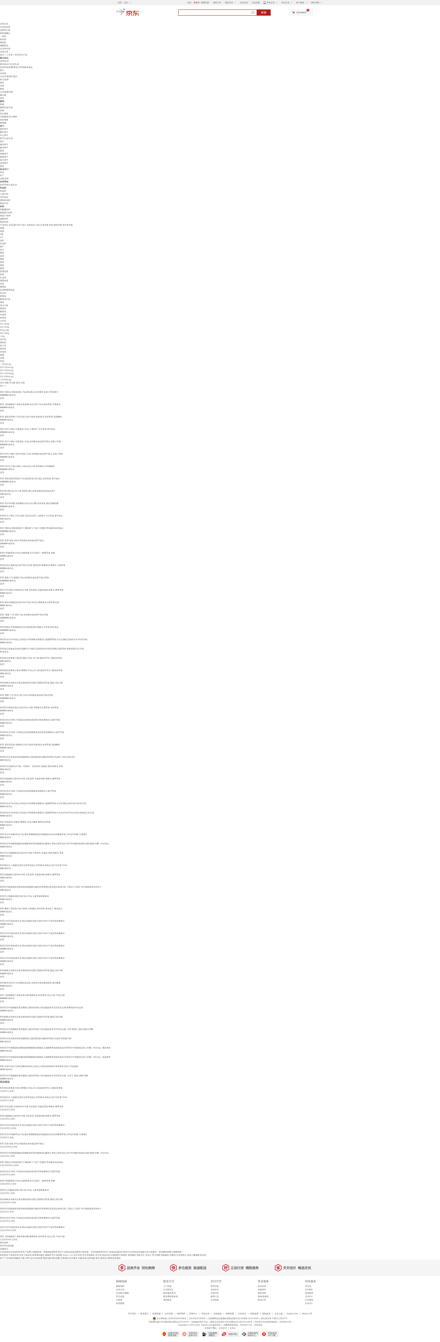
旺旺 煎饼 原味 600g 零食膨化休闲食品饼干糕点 (22, 540)
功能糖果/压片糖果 (8, 116)
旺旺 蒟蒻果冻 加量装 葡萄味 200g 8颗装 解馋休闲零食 (25, 822)
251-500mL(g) (6, 370)
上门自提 (167, 1286)
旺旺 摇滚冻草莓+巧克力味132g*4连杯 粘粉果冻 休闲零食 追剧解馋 (31, 417)
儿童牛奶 (4, 194)
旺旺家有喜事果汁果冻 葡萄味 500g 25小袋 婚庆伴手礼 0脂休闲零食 (31, 670)
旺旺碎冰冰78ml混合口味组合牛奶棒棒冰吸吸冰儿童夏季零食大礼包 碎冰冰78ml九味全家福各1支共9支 (47, 812)
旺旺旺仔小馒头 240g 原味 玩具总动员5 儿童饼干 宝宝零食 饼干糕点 (31, 516)
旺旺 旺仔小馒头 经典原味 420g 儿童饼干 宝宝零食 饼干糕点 (27, 429)
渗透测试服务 (38, 1255)
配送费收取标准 (170, 1296)
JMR (27, 1258)
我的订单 (217, 2)
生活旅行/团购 (122, 1293)
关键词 (172, 1255)
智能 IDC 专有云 (143, 1255)
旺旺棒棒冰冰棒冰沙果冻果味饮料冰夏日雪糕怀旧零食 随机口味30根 (31, 1017)
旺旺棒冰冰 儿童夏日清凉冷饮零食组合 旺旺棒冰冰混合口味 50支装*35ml (33, 865)
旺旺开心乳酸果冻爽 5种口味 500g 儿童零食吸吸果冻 (24, 896)
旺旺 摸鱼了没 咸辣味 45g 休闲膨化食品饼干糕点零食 (24, 577)
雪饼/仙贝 (4, 61)
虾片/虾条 (4, 79)
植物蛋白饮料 (6, 212)
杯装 (2, 274)
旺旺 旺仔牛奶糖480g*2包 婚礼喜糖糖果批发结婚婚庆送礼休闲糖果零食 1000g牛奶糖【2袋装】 (44, 834)
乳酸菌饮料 (5, 209)
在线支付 (215, 1289)
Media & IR (307, 1313)
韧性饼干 (4, 129)
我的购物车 (301, 12)
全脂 (2, 358)
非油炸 (3, 243)
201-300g (4, 327)
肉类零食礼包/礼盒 (8, 185)
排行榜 (98, 1255)
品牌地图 (91, 1258)
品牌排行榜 (5, 30)
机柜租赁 (4, 1255)
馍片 (2, 141)
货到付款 (215, 1286)
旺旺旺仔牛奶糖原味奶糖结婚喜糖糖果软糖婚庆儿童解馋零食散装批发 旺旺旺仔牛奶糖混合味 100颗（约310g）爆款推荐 (55, 1048)
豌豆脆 (3, 95)
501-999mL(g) (6, 376)
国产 (2, 246)
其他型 (3, 352)
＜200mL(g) (5, 364)
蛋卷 (2, 151)
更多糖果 (4, 120)
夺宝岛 (308, 1286)
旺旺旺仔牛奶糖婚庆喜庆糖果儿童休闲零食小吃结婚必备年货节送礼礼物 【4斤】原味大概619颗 (44, 1075)
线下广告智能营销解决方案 (12, 1258)
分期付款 (215, 1293)
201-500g (4, 324)
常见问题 (120, 1296)
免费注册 (205, 2)
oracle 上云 (68, 1255)
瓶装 (2, 253)
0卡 (1, 237)
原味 (2, 302)
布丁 (2, 175)
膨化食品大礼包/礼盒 (9, 64)
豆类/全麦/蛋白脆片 (9, 76)
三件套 (9, 55)
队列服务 (73, 1258)
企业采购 (256, 2)
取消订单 (262, 1300)
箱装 (2, 265)
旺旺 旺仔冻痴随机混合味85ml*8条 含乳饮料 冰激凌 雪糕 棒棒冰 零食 (31, 853)
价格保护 (262, 1289)
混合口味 (4, 305)
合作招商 (169, 1313)
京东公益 (278, 1313)
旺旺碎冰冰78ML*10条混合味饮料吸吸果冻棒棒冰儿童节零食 (28, 791)
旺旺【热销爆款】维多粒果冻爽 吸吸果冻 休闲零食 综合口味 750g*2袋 (32, 995)
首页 (2, 55)
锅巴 (2, 82)
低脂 (2, 231)
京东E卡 (309, 1296)
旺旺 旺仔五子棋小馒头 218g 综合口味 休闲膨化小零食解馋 (27, 466)
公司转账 (215, 1300)
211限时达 (168, 1289)
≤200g (3, 321)
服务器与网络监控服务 (110, 1258)
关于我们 (132, 1313)
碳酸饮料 (4, 219)
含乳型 (3, 339)
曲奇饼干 (4, 147)
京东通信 (309, 1300)
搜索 (263, 12)
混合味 (3, 293)
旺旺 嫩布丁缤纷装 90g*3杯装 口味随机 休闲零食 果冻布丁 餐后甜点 (31, 908)
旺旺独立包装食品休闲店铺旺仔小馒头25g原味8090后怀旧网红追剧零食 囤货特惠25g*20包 (42, 649)
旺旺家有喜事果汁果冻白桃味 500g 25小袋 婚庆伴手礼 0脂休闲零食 (31, 658)
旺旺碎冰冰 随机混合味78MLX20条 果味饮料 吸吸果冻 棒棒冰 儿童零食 (32, 565)
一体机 (3, 36)
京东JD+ (309, 1303)
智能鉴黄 (165, 1255)
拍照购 (59, 1255)
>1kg (2, 336)
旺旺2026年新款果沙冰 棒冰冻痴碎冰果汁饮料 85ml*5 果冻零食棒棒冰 (32, 921)
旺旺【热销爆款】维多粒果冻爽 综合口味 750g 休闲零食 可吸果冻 (30, 404)
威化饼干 (4, 144)
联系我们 (144, 1313)
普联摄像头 (5, 33)
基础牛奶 (4, 203)
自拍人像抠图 (193, 1255)
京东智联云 (181, 1255)
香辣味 (3, 308)
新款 (98, 1258)
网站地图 (56, 1258)
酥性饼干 (4, 132)
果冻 (2, 172)
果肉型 (3, 342)
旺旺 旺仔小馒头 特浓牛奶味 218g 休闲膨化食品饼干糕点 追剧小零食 (31, 454)
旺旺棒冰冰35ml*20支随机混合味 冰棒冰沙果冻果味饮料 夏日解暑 (30, 983)
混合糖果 (4, 113)
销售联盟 (230, 1313)
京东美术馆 (5, 48)
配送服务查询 (169, 1293)
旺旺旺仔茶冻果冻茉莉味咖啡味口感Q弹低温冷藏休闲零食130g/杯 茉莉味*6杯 (35, 1038)
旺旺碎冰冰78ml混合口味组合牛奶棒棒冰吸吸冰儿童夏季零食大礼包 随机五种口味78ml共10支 (43, 803)
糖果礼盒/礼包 (6, 107)
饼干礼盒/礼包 (6, 138)
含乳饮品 (4, 197)
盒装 (2, 256)
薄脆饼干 (4, 154)
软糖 (2, 110)
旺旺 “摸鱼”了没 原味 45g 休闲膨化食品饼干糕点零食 (24, 615)
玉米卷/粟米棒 (6, 92)
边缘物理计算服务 (119, 1255)
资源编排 (132, 1255)
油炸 (2, 240)
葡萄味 (3, 287)
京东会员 (244, 2)
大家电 (119, 1300)
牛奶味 (3, 314)
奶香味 (3, 296)
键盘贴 (3, 42)
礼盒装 (3, 277)
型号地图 (156, 1255)
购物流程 (120, 1286)
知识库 (203, 1255)
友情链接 (217, 1313)
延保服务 (309, 1293)
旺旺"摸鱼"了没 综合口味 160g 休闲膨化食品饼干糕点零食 (26, 695)
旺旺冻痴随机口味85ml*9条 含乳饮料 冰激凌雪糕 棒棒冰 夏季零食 (30, 874)
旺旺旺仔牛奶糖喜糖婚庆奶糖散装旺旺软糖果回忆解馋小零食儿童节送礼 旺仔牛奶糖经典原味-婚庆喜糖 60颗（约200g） (55, 843)
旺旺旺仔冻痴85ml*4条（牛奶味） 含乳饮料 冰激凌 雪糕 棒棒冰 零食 (31, 766)
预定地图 (47, 1258)
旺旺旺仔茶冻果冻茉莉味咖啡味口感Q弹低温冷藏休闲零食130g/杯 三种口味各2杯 (37, 757)
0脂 (1, 234)
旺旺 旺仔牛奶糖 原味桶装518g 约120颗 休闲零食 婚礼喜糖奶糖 (29, 503)
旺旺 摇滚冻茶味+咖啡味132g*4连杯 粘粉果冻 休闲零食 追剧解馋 (30, 744)
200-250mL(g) (6, 367)
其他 (2, 284)
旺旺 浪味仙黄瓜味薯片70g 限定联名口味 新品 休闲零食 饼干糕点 (30, 478)
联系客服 (120, 1303)
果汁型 (3, 345)
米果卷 (3, 73)
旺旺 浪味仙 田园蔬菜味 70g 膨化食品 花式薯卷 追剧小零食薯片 (29, 392)
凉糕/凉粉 (4, 178)
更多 (2, 98)
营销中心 (193, 1313)
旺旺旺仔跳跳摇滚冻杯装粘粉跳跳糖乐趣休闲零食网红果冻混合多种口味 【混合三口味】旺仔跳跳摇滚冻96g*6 (50, 887)
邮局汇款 (215, 1296)
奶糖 (2, 104)
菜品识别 (106, 1255)
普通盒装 (4, 271)
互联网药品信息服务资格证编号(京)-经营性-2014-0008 (233, 1318)
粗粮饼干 (4, 157)
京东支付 (223, 1328)
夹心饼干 (4, 135)
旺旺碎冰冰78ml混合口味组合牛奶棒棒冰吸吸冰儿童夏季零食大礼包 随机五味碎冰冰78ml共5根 (43, 639)
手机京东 (270, 2)
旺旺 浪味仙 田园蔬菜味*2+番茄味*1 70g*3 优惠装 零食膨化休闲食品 (31, 528)
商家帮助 (181, 1313)
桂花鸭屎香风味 (7, 290)
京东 (139, 14)
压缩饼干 (4, 163)
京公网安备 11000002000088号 (171, 1318)
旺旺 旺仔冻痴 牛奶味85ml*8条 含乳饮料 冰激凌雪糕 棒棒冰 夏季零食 (31, 590)
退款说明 (262, 1293)
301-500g (4, 333)
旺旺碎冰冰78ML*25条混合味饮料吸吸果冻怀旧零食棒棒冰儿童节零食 (32, 732)
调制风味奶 (5, 200)
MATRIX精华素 (7, 1246)
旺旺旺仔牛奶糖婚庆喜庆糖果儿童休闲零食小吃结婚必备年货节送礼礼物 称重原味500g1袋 (41, 1007)
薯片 (2, 70)
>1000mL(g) (6, 379)
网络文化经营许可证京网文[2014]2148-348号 (231, 1322)
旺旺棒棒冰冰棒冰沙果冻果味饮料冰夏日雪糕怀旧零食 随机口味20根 (31, 970)
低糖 (2, 228)
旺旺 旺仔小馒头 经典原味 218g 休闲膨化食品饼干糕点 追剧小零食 (30, 441)
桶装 (2, 259)
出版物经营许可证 (199, 1322)
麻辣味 (3, 311)
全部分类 (4, 24)
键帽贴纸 (4, 45)
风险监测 (254, 1313)
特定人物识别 (25, 1255)
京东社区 (242, 1313)
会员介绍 (120, 1289)
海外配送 (167, 1300)
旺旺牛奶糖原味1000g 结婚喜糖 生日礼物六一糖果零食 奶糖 (27, 553)
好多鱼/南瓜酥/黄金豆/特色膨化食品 (16, 67)
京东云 (233, 1328)
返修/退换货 (263, 1296)
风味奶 (3, 191)
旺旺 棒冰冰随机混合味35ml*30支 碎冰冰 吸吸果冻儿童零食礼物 (29, 602)
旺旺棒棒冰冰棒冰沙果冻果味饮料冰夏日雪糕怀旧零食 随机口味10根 (31, 683)
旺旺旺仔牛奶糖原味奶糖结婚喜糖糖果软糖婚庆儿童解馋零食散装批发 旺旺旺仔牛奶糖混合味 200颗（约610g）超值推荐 (55, 1057)
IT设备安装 (14, 1255)
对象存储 (82, 1258)
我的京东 (229, 2)
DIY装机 (309, 1289)
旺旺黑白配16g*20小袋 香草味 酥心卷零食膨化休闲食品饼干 (27, 491)
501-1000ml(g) (7, 373)
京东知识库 (5, 27)
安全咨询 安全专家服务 (84, 1255)
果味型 (3, 348)
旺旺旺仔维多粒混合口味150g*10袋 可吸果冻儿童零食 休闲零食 (29, 707)
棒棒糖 (3, 123)
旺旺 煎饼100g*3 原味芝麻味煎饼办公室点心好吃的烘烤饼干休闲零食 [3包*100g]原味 (39, 1066)
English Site (292, 1313)
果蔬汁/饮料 (5, 215)
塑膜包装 (4, 280)
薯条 (2, 89)
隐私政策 (266, 1313)
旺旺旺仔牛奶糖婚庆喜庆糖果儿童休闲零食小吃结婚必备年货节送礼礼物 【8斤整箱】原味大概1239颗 (46, 1029)
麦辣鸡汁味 (5, 299)
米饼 (2, 86)
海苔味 (3, 318)
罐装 (2, 268)
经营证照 (258, 1325)
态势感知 (64, 1258)
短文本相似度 (36, 1258)
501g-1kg (4, 330)
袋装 (2, 262)
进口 (2, 249)
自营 (2, 398)
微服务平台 (50, 1255)
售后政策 (262, 1286)
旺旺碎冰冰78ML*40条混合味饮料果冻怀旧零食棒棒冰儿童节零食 (30, 720)
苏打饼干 (4, 160)
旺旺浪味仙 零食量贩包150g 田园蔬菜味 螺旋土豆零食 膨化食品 (29, 627)
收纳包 (3, 39)
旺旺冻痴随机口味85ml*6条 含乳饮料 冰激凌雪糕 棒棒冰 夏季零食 (30, 778)
